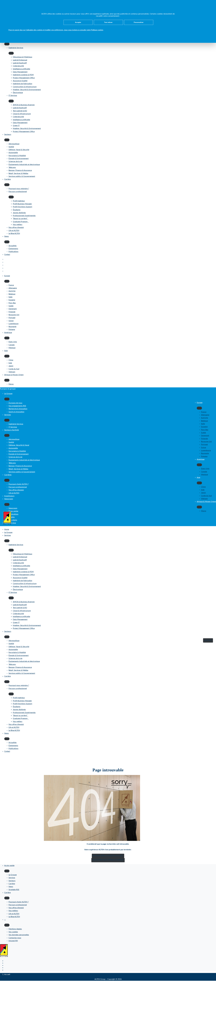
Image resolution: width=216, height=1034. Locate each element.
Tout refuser (108, 22)
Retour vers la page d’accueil (108, 856)
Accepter (78, 22)
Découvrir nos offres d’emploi (108, 860)
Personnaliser (138, 22)
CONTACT (208, 640)
